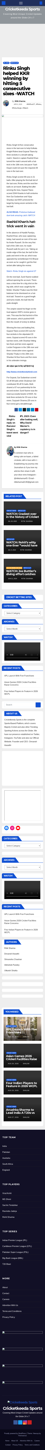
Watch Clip (14, 63)
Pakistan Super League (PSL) (15, 1252)
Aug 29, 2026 (13, 1063)
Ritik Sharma (20, 101)
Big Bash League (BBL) (12, 1258)
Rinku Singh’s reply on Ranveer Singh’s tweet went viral (12, 426)
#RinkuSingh (17, 108)
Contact (5, 1293)
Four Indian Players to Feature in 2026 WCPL (21, 1084)
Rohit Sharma (8, 1217)
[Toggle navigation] (21, 3)
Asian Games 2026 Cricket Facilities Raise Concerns (21, 1059)
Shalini (25, 1037)
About (5, 1287)
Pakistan (6, 1152)
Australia (6, 1158)
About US (14, 1441)
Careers (5, 1299)
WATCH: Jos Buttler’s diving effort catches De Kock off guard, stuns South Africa (21, 575)
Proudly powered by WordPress (15, 1433)
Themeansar (22, 1436)
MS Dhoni (6, 1199)
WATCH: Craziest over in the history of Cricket (22, 515)
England (6, 1170)
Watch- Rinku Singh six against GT (21, 271)
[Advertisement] (22, 37)
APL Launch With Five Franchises (19, 676)
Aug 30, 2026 (13, 1037)
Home (7, 1441)
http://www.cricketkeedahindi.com (22, 372)
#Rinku (38, 104)
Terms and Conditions (11, 1311)
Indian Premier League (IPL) (14, 1240)
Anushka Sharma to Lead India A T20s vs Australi (20, 1113)
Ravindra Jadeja (9, 1211)
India (4, 1146)
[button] (37, 3)
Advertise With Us (10, 1305)
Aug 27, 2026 (13, 1117)
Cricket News (11, 510)
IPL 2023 (6, 63)
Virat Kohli (7, 1193)
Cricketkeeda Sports (22, 9)
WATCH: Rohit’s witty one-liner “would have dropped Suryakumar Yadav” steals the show (22, 547)
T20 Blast (6, 1264)
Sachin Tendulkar (10, 1205)
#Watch (25, 108)
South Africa (7, 1164)
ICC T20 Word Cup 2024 (14, 568)
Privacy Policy (8, 1317)
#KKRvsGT (31, 104)
